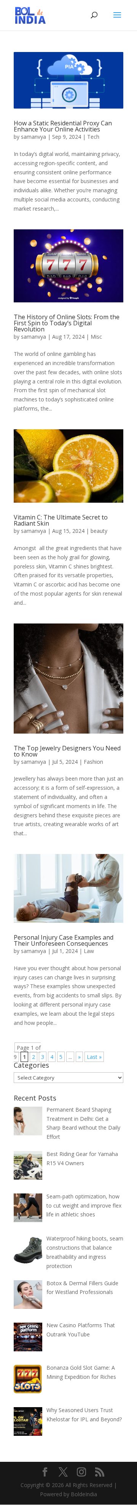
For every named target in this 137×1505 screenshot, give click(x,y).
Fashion (93, 761)
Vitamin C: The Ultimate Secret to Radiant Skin (61, 520)
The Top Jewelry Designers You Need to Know (67, 751)
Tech (93, 136)
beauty (99, 530)
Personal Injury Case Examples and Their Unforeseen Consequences (63, 940)
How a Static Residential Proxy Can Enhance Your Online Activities (63, 126)
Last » (94, 1056)
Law (89, 951)
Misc (96, 336)
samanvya (33, 136)
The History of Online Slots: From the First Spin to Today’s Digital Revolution (66, 323)
